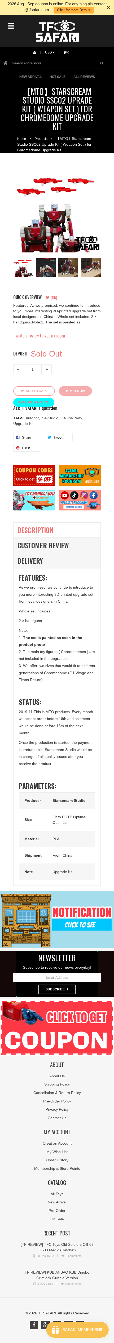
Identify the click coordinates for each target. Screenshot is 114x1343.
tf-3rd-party (72, 418)
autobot (33, 418)
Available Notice (34, 402)
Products (41, 139)
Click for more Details (73, 10)
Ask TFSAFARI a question (35, 408)
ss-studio (50, 418)
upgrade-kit (23, 423)
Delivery (30, 561)
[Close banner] (109, 8)
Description (35, 530)
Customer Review (43, 545)
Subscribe (55, 989)
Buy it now (75, 391)
